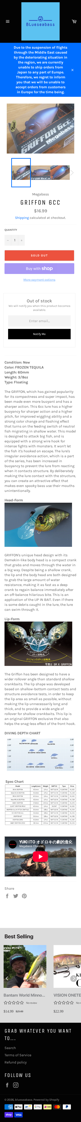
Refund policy (15, 1062)
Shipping (22, 218)
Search (10, 1048)
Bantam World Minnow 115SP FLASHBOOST (24, 995)
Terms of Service (17, 1055)
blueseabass (23, 1099)
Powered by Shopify (46, 1099)
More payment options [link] (39, 280)
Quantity (10, 229)
